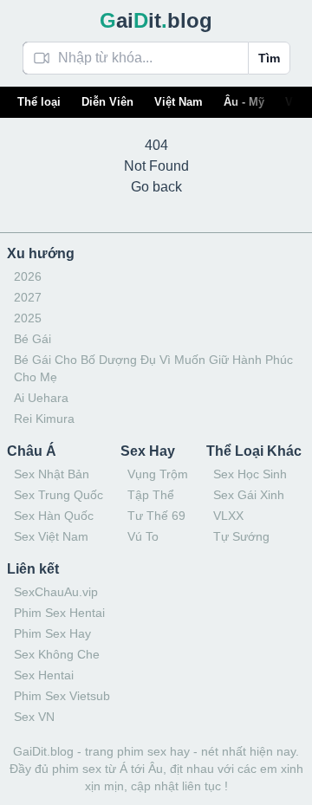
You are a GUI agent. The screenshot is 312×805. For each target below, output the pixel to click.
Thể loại (39, 101)
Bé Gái (32, 339)
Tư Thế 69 (156, 516)
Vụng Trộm (157, 474)
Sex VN (34, 717)
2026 (28, 276)
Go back (156, 186)
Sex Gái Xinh (248, 495)
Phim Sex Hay (52, 633)
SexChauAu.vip (56, 592)
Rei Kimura (44, 418)
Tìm (269, 58)
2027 (28, 297)
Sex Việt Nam (51, 536)
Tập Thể (150, 495)
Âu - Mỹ (244, 101)
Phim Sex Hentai (59, 613)
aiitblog (156, 20)
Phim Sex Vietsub (62, 696)
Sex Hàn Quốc (54, 516)
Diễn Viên (107, 101)
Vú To (143, 536)
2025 (28, 318)
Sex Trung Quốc (58, 495)
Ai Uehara (41, 398)
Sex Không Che (57, 654)
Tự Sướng (241, 536)
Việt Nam (178, 101)
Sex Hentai (44, 675)
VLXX (228, 516)
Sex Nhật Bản (51, 474)
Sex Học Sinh (250, 474)
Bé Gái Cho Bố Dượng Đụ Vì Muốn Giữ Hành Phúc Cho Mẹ (153, 368)
